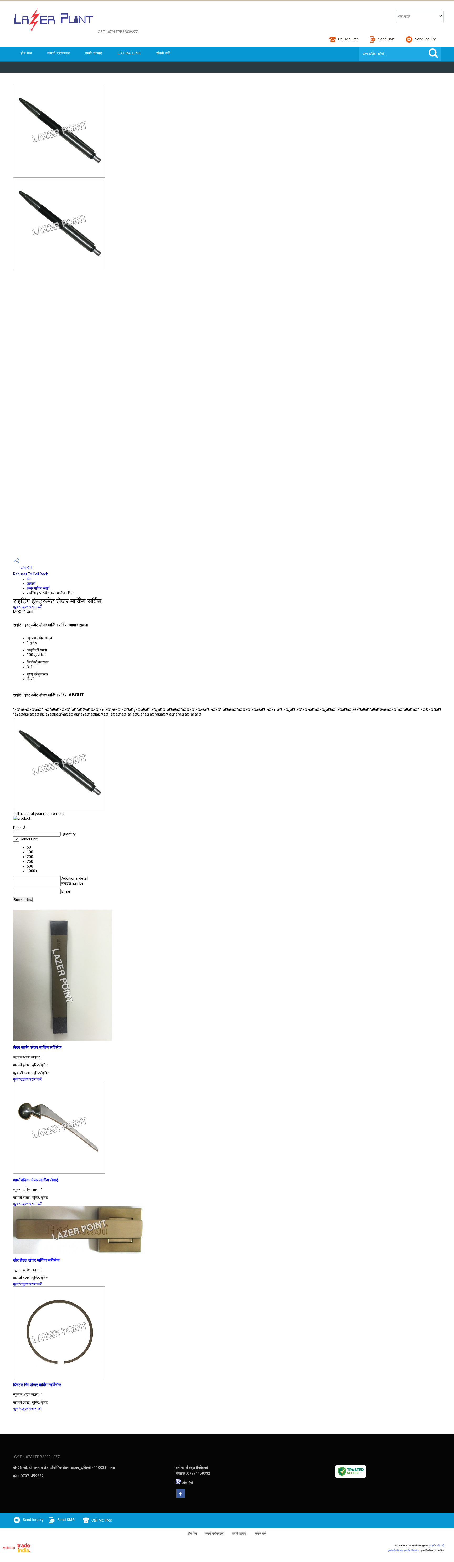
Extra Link (129, 53)
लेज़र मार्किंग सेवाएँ (38, 588)
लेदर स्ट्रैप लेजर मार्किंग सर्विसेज (37, 1047)
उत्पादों (31, 583)
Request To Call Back (30, 574)
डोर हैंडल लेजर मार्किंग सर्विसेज (36, 1260)
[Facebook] (180, 1496)
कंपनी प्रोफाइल (58, 53)
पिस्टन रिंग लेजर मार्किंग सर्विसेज (37, 1384)
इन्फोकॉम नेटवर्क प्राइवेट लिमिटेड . (404, 1550)
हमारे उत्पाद (93, 53)
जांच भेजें (26, 568)
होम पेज (26, 53)
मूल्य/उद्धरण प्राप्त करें (27, 607)
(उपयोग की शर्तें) (436, 1545)
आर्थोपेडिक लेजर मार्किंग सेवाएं (35, 1180)
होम (29, 579)
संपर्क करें (163, 53)
